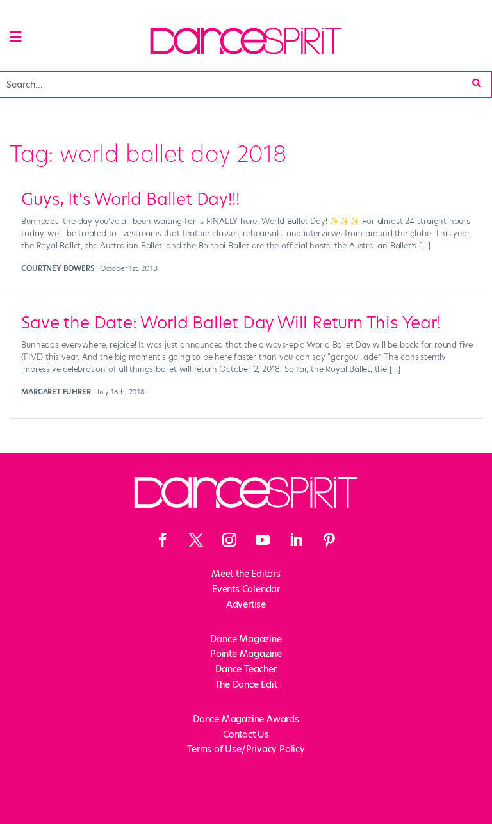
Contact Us (246, 734)
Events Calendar (246, 589)
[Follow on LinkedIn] (296, 540)
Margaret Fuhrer (55, 392)
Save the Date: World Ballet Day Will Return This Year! (230, 322)
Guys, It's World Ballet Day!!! (130, 199)
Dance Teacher (245, 669)
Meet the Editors (246, 573)
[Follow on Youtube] (263, 540)
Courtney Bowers (57, 268)
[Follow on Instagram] (229, 540)
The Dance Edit (246, 684)
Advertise (246, 604)
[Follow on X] (196, 540)
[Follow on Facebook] (163, 540)
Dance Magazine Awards (246, 719)
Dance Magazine (245, 639)
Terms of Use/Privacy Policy (246, 749)
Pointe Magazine (246, 653)
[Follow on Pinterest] (329, 540)
